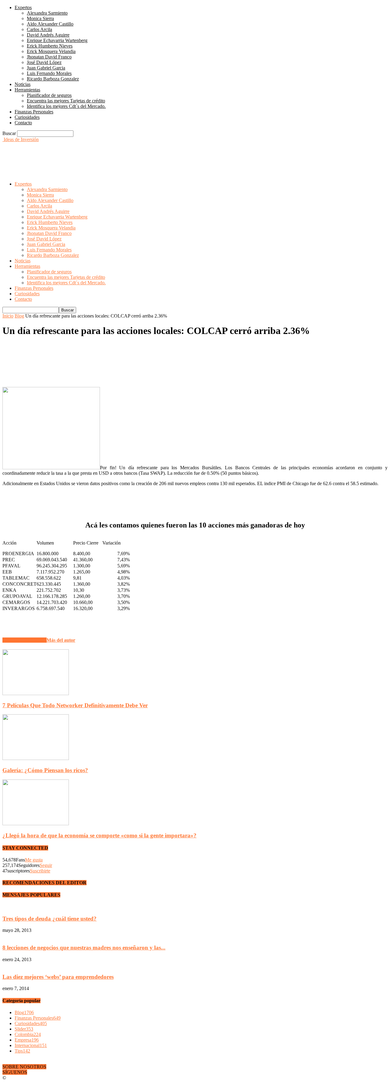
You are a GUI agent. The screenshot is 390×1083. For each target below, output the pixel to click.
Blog (19, 315)
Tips (22, 1050)
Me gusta (34, 859)
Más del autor (61, 640)
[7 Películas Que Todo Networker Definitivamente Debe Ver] (35, 693)
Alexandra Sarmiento (47, 13)
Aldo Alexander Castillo (50, 24)
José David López (44, 62)
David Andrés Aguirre (48, 34)
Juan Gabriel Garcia (46, 67)
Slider (24, 1029)
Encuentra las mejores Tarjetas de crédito (66, 100)
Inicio (7, 315)
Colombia (28, 1034)
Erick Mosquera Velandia (51, 51)
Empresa (27, 1039)
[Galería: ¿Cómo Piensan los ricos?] (35, 758)
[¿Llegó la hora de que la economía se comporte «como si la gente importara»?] (35, 823)
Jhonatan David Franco (49, 56)
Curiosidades (27, 117)
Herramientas (27, 89)
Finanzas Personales (34, 111)
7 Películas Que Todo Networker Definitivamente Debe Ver (75, 705)
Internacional (31, 1045)
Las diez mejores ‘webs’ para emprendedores (58, 977)
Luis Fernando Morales (49, 73)
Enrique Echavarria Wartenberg (57, 40)
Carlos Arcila (39, 29)
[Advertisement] (113, 156)
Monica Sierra (40, 18)
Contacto (23, 122)
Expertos (23, 7)
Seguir (46, 865)
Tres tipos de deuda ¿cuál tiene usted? (49, 918)
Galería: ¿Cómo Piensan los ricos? (45, 770)
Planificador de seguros (49, 95)
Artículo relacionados (24, 640)
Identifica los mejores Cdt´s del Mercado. (66, 106)
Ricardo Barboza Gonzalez (53, 78)
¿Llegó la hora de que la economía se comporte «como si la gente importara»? (99, 835)
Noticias (22, 84)
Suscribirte (40, 870)
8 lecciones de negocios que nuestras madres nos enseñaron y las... (83, 947)
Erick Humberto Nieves (50, 45)
